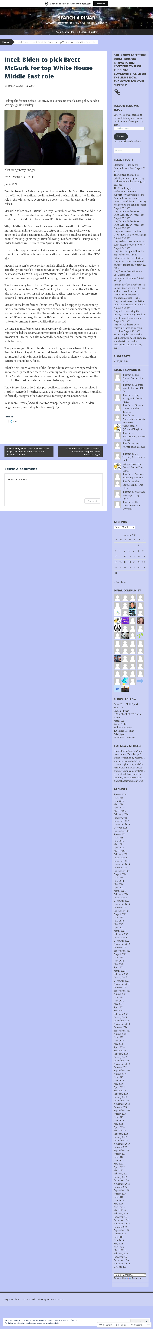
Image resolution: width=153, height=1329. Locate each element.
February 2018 (121, 1134)
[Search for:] (127, 150)
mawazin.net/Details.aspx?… (128, 754)
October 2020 (120, 1027)
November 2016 (122, 1183)
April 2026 (119, 807)
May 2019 (118, 1084)
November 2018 (122, 1104)
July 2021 (118, 997)
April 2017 (119, 1167)
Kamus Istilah (120, 724)
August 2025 (120, 834)
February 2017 (121, 1173)
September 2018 (122, 1110)
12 (125, 556)
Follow (120, 136)
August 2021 (120, 994)
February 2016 (121, 1213)
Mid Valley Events (123, 727)
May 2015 (118, 1243)
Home (6, 42)
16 (143, 556)
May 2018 (118, 1124)
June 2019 (119, 1080)
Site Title (118, 707)
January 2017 (120, 1177)
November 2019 (122, 1064)
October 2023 (120, 907)
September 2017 (122, 1150)
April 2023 (119, 927)
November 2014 (122, 1263)
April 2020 (119, 1047)
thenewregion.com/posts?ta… (129, 764)
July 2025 (118, 837)
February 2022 (121, 974)
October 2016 (120, 1187)
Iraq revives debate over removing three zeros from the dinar (128, 328)
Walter (32, 85)
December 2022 (121, 940)
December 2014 (121, 1260)
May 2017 (118, 1163)
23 (143, 562)
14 (134, 556)
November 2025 (122, 824)
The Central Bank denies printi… (133, 378)
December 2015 (121, 1220)
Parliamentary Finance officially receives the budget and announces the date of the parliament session (28, 451)
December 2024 (121, 861)
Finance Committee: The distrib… (133, 409)
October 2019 (120, 1067)
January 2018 (120, 1137)
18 (120, 562)
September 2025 (122, 831)
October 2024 (120, 867)
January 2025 (120, 857)
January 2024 (120, 897)
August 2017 (120, 1153)
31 (116, 573)
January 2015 (120, 1257)
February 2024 (121, 894)
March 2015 (120, 1250)
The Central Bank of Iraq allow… (133, 467)
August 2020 (120, 1034)
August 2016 (120, 1193)
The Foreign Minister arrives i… (131, 505)
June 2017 (119, 1160)
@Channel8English (132, 429)
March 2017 (120, 1170)
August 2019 (120, 1074)
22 (139, 562)
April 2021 (119, 1007)
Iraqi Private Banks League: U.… (134, 447)
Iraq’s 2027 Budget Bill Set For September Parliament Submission (129, 255)
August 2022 (120, 954)
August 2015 (120, 1233)
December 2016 (121, 1180)
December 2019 (121, 1060)
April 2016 (119, 1207)
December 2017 (121, 1140)
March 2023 (120, 931)
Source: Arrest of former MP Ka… (133, 388)
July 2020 (118, 1037)
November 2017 (122, 1143)
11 (120, 556)
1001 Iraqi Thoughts (124, 731)
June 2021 (119, 1000)
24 (116, 567)
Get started (100, 4)
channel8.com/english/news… (129, 751)
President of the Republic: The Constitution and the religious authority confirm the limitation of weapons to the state (129, 291)
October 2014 (120, 1267)
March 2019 (120, 1090)
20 (129, 562)
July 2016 (118, 1197)
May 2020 (118, 1044)
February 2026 (121, 814)
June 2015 (119, 1240)
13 (129, 556)
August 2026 (120, 794)
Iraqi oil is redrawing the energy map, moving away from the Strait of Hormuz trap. (130, 315)
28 (134, 567)
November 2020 (122, 1024)
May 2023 (118, 924)
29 (139, 567)
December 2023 (121, 901)
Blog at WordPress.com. (14, 1299)
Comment (92, 501)
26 (125, 567)
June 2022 (119, 960)
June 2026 (119, 801)
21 (134, 562)
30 (143, 567)
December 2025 (121, 821)
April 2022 (119, 967)
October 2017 (120, 1147)
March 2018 (120, 1130)
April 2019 (119, 1087)
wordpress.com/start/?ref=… (128, 761)
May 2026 (118, 804)
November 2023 (122, 904)
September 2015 (122, 1230)
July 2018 (118, 1117)
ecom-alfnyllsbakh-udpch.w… (128, 774)
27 (129, 567)
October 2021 (120, 987)
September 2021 (122, 990)
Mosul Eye (119, 721)
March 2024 (120, 891)
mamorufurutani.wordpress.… (129, 767)
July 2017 (118, 1157)
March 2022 (120, 971)
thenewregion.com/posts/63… (129, 757)
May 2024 (118, 884)
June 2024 (119, 881)
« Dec (116, 582)
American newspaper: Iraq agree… (134, 495)
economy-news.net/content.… (129, 777)
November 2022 (122, 944)
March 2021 (120, 1010)
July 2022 (118, 957)
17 (116, 562)
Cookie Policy (54, 1323)
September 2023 (122, 911)
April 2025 (119, 847)
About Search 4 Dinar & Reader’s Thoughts (76, 31)
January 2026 (120, 817)
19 (125, 562)
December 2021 (121, 980)
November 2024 (122, 864)
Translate (136, 1278)
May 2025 (118, 844)
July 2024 (118, 877)
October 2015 (120, 1227)
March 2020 (120, 1050)
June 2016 (119, 1200)
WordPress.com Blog (124, 737)
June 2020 (119, 1040)
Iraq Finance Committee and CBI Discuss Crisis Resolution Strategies (128, 275)
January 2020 (120, 1057)
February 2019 (121, 1094)
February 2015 (121, 1253)
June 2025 (119, 841)
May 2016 (118, 1203)
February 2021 (121, 1014)
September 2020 (122, 1030)
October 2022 (120, 947)
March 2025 (120, 851)
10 (116, 556)
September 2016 (122, 1190)
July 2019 (118, 1077)
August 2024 (120, 874)
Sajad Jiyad (119, 734)
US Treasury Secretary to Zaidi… (134, 457)
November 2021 (122, 984)
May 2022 (118, 964)
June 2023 (119, 921)
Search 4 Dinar (76, 18)
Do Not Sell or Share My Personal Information (45, 1299)
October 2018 (120, 1107)
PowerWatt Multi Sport (126, 704)
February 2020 (121, 1054)
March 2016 (120, 1210)
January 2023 (120, 937)
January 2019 (120, 1097)
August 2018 (120, 1113)
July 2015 (118, 1237)
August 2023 (120, 914)
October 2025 (120, 827)
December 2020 (121, 1020)
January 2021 (120, 1017)
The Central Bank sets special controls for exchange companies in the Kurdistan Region (82, 451)
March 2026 (120, 811)
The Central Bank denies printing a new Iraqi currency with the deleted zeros (129, 178)
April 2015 (119, 1247)
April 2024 (119, 887)
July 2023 (118, 917)
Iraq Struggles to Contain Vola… (133, 398)
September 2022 (122, 950)
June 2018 (119, 1120)
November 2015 (122, 1223)
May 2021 (118, 1004)
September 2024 (122, 871)
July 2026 (118, 797)
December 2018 (121, 1100)
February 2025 (121, 854)
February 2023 (121, 934)
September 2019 (122, 1070)
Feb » (124, 582)
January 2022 (120, 977)
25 (120, 567)
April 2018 (119, 1127)
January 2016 (120, 1217)
